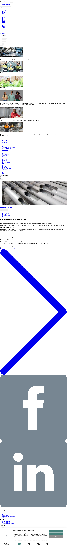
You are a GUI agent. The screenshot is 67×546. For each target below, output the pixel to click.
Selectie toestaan (56, 533)
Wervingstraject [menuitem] (4, 155)
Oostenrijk (4, 24)
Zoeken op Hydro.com (3, 1)
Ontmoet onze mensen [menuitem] (5, 154)
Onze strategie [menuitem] (4, 169)
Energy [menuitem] (4, 142)
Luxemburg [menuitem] (4, 171)
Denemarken (4, 14)
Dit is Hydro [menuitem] (4, 166)
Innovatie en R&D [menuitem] (5, 140)
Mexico (3, 22)
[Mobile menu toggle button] (3, 44)
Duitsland (3, 15)
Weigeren (56, 536)
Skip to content (3, 0)
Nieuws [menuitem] (3, 161)
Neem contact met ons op (6, 4)
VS (2, 30)
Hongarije (3, 18)
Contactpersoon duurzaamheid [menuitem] (7, 148)
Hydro (6, 207)
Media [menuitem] (4, 159)
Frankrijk (3, 17)
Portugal (3, 26)
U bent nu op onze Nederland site (5, 6)
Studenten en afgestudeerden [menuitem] (6, 151)
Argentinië (4, 10)
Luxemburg (4, 21)
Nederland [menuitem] (4, 170)
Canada (3, 13)
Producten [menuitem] (3, 138)
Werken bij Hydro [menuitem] (5, 152)
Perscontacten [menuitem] (4, 160)
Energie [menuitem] (3, 36)
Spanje (3, 28)
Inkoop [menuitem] (3, 172)
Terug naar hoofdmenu (4, 175)
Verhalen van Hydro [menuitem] (5, 173)
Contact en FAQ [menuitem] (4, 156)
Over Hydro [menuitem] (5, 165)
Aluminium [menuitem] (4, 35)
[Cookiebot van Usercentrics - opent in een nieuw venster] (6, 544)
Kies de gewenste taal (3, 8)
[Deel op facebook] (33, 440)
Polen (3, 25)
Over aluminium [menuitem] (4, 139)
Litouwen (3, 20)
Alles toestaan (56, 530)
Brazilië (3, 12)
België (3, 11)
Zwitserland (4, 31)
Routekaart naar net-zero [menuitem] (6, 146)
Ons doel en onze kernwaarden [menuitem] (7, 168)
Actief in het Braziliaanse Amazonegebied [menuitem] (8, 147)
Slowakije (3, 27)
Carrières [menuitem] (5, 150)
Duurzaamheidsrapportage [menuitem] (6, 145)
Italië (3, 19)
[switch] (28, 544)
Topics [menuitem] (3, 163)
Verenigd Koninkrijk (5, 29)
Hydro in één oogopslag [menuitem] (6, 162)
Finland (3, 16)
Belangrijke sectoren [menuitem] (5, 167)
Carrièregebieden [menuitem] (5, 153)
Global (3, 9)
